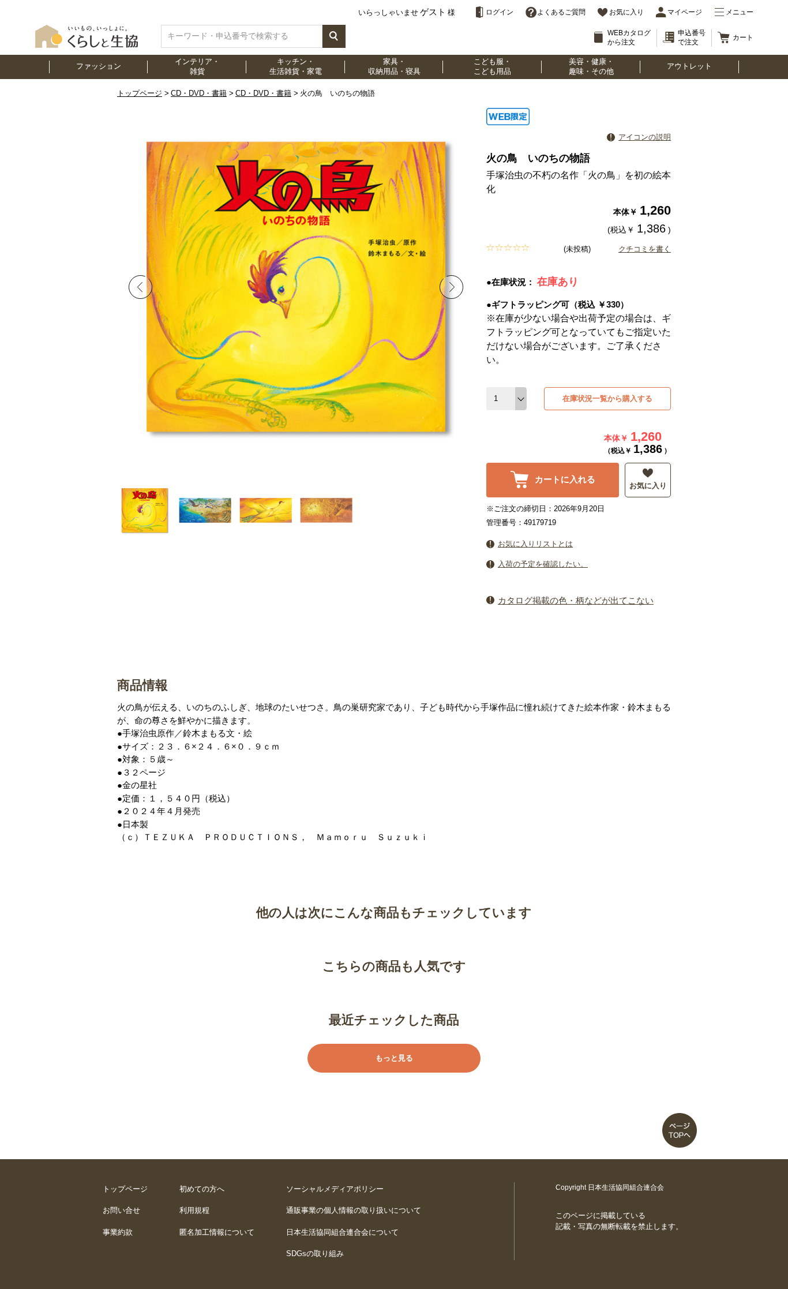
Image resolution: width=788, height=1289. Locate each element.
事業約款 (118, 1232)
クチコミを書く (644, 249)
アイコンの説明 (644, 137)
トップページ (139, 93)
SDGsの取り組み (315, 1253)
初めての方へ (201, 1189)
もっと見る (394, 1058)
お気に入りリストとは (535, 543)
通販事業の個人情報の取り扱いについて (353, 1210)
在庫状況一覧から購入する (607, 398)
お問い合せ (121, 1210)
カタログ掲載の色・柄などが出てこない (576, 600)
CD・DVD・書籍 (199, 93)
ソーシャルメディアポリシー (335, 1189)
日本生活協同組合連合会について (342, 1232)
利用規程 (194, 1210)
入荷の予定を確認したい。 (543, 564)
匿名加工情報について (216, 1232)
